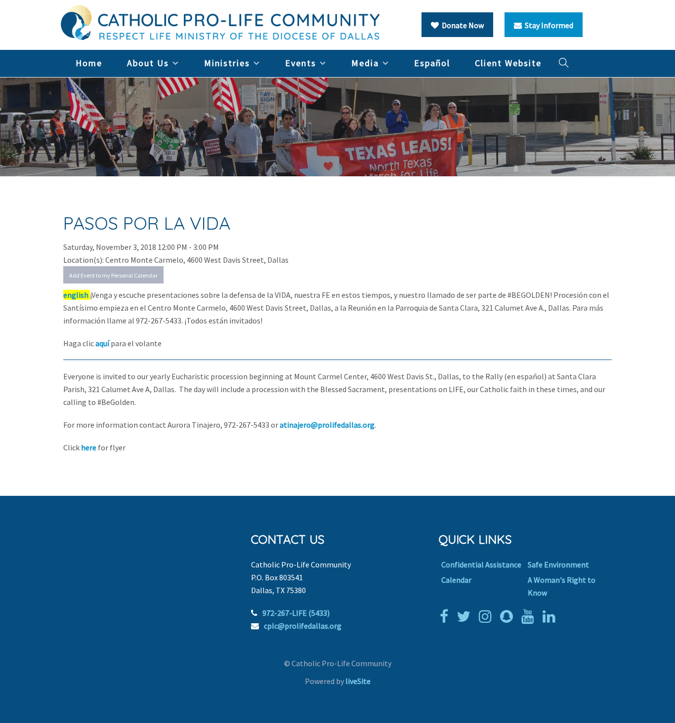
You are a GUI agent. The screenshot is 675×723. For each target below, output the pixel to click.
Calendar (456, 580)
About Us (148, 63)
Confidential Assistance (481, 564)
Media (365, 63)
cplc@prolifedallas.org (302, 626)
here (89, 447)
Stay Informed (547, 25)
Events (300, 63)
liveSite (358, 681)
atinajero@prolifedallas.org (327, 425)
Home (89, 63)
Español (432, 63)
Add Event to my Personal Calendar (113, 275)
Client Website (508, 63)
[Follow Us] (466, 616)
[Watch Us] (530, 616)
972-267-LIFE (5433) (296, 613)
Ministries (227, 63)
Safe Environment (558, 564)
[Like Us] (446, 616)
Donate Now (461, 25)
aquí (103, 343)
